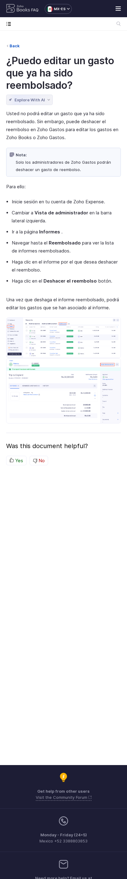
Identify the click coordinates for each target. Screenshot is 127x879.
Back (15, 45)
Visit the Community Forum (62, 797)
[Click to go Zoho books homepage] (18, 9)
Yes (18, 460)
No (41, 460)
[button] (55, 9)
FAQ (35, 10)
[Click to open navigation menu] (10, 23)
